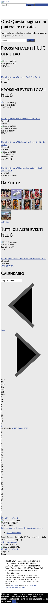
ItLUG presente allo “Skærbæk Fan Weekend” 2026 (23, 258)
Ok (14, 601)
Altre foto (5, 222)
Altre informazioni (9, 542)
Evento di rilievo (14, 532)
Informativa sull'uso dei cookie (15, 587)
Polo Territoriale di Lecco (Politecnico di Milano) (22, 528)
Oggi (3, 330)
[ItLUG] (5, 2)
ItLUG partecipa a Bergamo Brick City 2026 (20, 77)
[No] (17, 602)
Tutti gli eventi (7, 266)
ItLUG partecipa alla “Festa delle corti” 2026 (20, 118)
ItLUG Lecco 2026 (20, 428)
